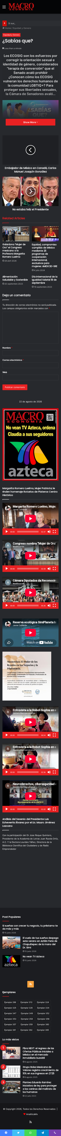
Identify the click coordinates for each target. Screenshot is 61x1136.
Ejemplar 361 (10, 1030)
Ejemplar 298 (10, 1002)
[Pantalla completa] (54, 531)
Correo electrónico (13, 360)
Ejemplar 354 (27, 1019)
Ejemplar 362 (26, 1030)
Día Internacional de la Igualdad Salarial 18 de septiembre (44, 279)
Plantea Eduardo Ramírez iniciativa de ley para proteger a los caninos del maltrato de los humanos (40, 1087)
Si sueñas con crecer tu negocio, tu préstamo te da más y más (30, 927)
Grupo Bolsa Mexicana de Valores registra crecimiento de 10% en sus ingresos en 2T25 (41, 1070)
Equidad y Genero (22, 28)
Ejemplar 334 (43, 1008)
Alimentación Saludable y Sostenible (15, 278)
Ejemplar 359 (27, 1024)
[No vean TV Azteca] (11, 961)
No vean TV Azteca (33, 956)
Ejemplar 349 (27, 1013)
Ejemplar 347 (10, 1013)
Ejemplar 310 (26, 1002)
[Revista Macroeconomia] (21, 6)
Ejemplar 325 (10, 1008)
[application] (30, 519)
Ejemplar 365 (43, 1030)
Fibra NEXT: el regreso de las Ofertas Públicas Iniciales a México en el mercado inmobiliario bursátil (38, 1053)
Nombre (7, 347)
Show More (29, 122)
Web (4, 372)
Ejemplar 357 (10, 1024)
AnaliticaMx (32, 1114)
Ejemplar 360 (43, 1024)
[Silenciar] (49, 531)
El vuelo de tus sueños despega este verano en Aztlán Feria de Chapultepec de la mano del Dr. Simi (40, 942)
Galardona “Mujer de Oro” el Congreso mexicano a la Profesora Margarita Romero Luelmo (14, 250)
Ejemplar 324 (43, 1002)
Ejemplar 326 (27, 1008)
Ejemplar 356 (43, 1019)
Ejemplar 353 (10, 1019)
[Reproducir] (6, 531)
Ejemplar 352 (43, 1013)
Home (7, 28)
